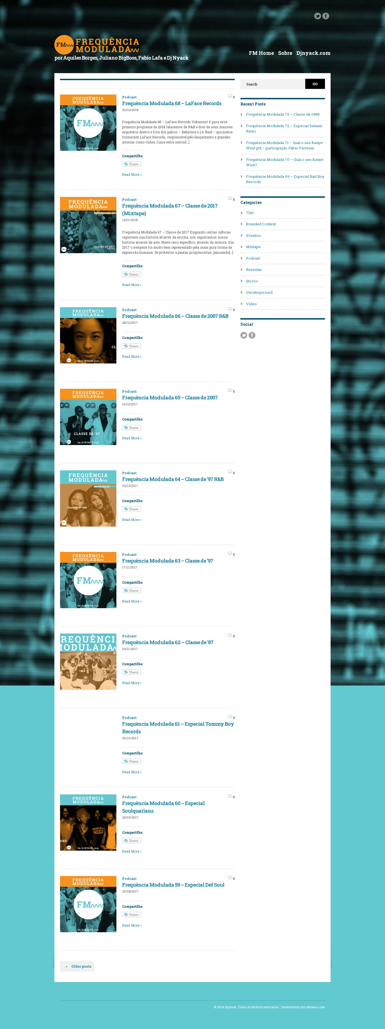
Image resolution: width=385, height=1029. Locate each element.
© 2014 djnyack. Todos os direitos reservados (246, 1007)
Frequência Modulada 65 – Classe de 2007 (170, 397)
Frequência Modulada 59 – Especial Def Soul (173, 884)
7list (250, 212)
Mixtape (253, 246)
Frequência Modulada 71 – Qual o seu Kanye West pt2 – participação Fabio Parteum (284, 145)
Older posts (78, 966)
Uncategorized (259, 292)
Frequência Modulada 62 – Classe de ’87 (167, 642)
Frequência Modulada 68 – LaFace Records (171, 103)
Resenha (254, 269)
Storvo (252, 281)
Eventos (253, 235)
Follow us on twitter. (317, 16)
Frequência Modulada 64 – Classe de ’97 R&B (173, 479)
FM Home (261, 53)
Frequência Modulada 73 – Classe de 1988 (283, 114)
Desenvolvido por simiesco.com (303, 1007)
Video (251, 303)
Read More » (132, 174)
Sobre (285, 53)
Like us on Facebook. (325, 16)
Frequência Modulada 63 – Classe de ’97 (167, 560)
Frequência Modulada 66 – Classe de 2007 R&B (175, 316)
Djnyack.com (314, 53)
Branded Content (261, 223)
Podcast (129, 97)
